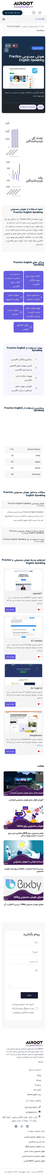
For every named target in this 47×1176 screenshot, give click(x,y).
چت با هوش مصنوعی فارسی (34, 1137)
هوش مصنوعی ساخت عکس (34, 1151)
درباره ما (38, 1085)
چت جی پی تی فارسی (37, 1142)
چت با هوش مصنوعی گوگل (35, 1146)
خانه (42, 26)
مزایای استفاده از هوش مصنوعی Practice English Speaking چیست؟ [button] (26, 532)
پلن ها (39, 1080)
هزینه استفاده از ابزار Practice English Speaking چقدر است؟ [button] (23, 540)
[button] (39, 12)
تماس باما (37, 1090)
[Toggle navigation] (9, 19)
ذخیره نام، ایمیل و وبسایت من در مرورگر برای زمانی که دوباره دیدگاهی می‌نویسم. (23, 1008)
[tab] (23, 504)
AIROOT (16, 1172)
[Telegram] (16, 1126)
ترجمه (40, 107)
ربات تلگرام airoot (34, 1095)
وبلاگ (39, 1075)
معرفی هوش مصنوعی (30, 26)
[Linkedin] (27, 1126)
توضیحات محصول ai (27, 107)
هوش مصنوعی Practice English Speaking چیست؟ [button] (26, 504)
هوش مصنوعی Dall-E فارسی (34, 1161)
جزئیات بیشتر (10, 610)
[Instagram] (21, 1126)
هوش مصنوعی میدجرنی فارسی (33, 1156)
